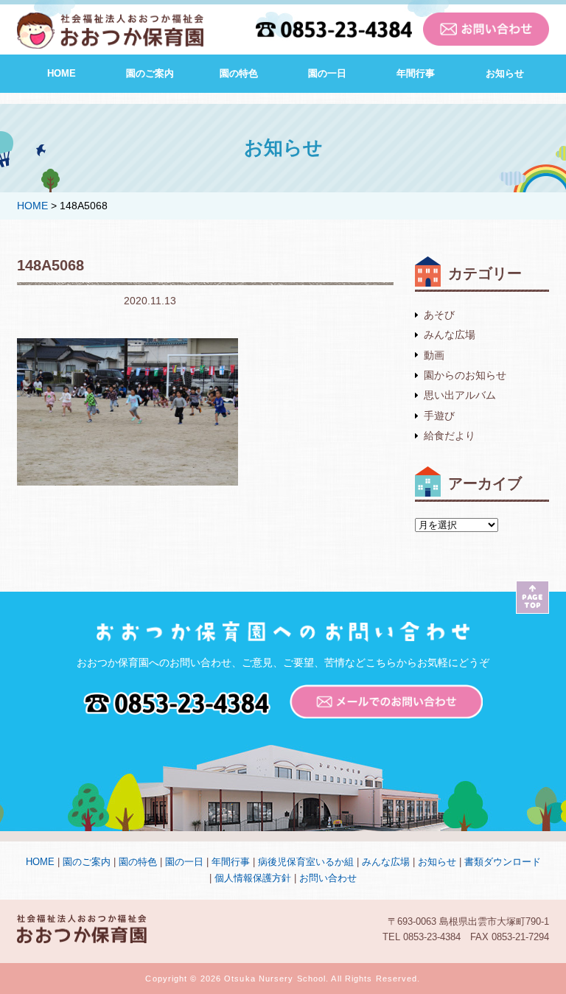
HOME (61, 73)
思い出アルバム (460, 395)
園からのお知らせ (465, 375)
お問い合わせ (328, 877)
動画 (434, 355)
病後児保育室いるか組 (306, 861)
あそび (439, 315)
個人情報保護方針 (252, 877)
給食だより (449, 435)
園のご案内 (150, 73)
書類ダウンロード (502, 861)
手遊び (439, 415)
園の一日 (327, 73)
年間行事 (415, 73)
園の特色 (239, 73)
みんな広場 (449, 334)
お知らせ (505, 73)
